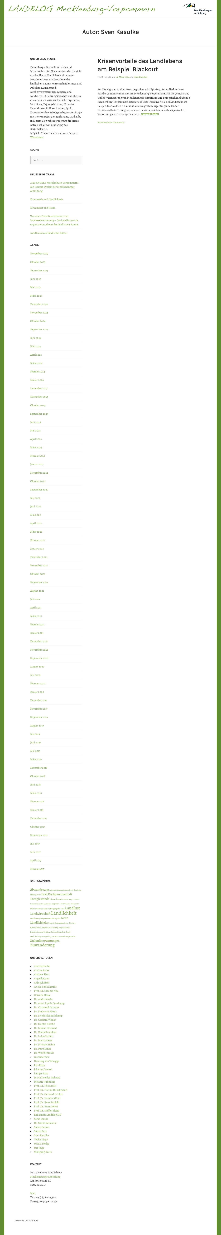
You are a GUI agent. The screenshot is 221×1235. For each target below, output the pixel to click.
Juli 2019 (35, 734)
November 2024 (39, 312)
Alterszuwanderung (57, 890)
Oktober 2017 (37, 827)
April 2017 (35, 860)
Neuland (50, 923)
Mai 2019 (35, 751)
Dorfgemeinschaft (60, 894)
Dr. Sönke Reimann (45, 1123)
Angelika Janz (41, 978)
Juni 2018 (35, 785)
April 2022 (36, 523)
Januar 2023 (37, 464)
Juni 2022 (35, 506)
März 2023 (36, 447)
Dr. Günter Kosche (44, 1024)
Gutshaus (47, 903)
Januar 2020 (37, 692)
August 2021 (37, 591)
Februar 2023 (37, 456)
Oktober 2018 (37, 776)
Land (62, 908)
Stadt (68, 932)
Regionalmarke (64, 927)
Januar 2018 (36, 810)
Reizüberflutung (36, 932)
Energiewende (39, 899)
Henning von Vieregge (46, 1061)
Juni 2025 (35, 279)
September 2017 (39, 835)
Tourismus (56, 936)
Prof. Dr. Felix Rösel (45, 1086)
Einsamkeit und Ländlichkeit (46, 199)
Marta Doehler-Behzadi (47, 1077)
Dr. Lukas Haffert (43, 1036)
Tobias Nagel (41, 1139)
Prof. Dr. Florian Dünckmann (50, 1090)
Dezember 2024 (39, 304)
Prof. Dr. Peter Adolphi (47, 1102)
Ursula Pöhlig (41, 1144)
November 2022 (39, 473)
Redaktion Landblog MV (47, 1115)
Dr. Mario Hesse (43, 1040)
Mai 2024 (35, 346)
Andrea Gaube (42, 966)
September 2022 (39, 489)
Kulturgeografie (54, 908)
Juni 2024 (35, 338)
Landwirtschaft (40, 913)
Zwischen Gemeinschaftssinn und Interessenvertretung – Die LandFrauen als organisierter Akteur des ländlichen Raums (54, 220)
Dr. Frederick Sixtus (45, 1011)
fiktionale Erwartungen (65, 899)
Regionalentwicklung (50, 927)
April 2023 (36, 439)
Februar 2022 (37, 540)
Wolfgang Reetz (43, 1152)
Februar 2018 (37, 801)
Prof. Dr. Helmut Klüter (47, 1098)
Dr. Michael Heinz (44, 1044)
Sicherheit (61, 932)
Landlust (72, 908)
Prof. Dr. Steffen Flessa (46, 1111)
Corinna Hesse (42, 995)
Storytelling (46, 936)
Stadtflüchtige (36, 936)
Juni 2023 (35, 422)
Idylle (32, 908)
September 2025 (39, 270)
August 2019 (37, 726)
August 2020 (37, 667)
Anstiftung (69, 890)
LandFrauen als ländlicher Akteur (49, 233)
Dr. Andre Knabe (43, 999)
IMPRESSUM (19, 1220)
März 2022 (36, 532)
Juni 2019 (35, 742)
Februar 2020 (37, 683)
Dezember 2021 (38, 557)
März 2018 (36, 793)
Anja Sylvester (41, 983)
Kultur (44, 908)
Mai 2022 (35, 515)
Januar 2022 (37, 548)
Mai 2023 (35, 430)
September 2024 (39, 329)
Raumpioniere (35, 927)
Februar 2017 (37, 869)
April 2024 (36, 355)
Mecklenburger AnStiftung (45, 1177)
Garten (76, 899)
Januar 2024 (37, 380)
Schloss (54, 932)
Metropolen (55, 918)
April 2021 (35, 608)
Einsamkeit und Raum (42, 208)
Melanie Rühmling (44, 1082)
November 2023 (39, 397)
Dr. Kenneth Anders (45, 1032)
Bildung (33, 894)
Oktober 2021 (37, 574)
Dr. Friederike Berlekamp (48, 1016)
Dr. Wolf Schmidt (44, 1053)
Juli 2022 (35, 498)
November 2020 (39, 650)
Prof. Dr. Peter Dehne (46, 1106)
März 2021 (36, 616)
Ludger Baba (41, 1073)
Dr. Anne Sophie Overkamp (49, 1003)
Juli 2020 (35, 675)
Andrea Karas (41, 970)
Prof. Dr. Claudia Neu (46, 991)
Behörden (77, 890)
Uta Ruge (39, 1148)
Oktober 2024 (37, 321)
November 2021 (39, 565)
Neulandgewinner (62, 923)
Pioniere (72, 923)
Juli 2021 (35, 599)
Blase (39, 894)
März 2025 (36, 296)
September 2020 (39, 658)
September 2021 (39, 582)
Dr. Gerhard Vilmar (45, 1020)
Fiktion (52, 899)
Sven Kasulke (140, 77)
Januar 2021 (36, 633)
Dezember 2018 (38, 768)
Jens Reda (39, 1065)
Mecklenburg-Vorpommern (40, 918)
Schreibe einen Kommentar (111, 122)
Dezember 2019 (38, 700)
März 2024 (36, 363)
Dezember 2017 (38, 818)
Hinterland (75, 903)
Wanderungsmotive (67, 936)
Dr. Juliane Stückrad (45, 1028)
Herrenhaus (65, 903)
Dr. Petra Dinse (42, 1049)
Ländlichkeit (64, 913)
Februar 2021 (37, 624)
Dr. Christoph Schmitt (46, 1007)
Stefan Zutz (40, 1131)
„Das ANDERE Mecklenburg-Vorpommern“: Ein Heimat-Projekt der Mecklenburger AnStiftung (54, 187)
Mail (32, 1193)
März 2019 (36, 759)
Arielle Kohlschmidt (45, 987)
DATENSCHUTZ (32, 1220)
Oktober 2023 (37, 405)
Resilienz (47, 932)
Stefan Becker (41, 1127)
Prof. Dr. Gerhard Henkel (48, 1094)
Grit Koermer (41, 1057)
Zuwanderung (42, 945)
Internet (38, 908)
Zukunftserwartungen (45, 940)
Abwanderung (39, 889)
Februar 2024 (37, 371)
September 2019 (39, 717)
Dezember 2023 (39, 388)
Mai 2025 (35, 287)
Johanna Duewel (43, 1069)
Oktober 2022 (38, 481)
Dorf (44, 894)
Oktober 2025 (37, 262)
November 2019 (38, 709)
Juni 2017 (35, 852)
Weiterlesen (150, 114)
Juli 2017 (35, 844)
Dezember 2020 (39, 641)
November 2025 (39, 253)
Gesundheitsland (36, 903)
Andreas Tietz (41, 974)
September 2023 (39, 414)
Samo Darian (41, 1119)
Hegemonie (56, 903)
